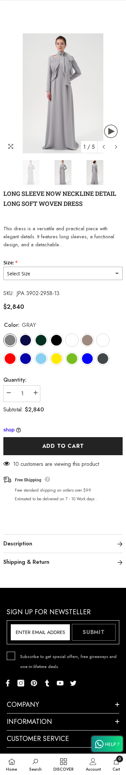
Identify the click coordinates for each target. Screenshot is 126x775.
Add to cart (63, 446)
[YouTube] (60, 683)
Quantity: (15, 380)
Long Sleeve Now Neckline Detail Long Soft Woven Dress (59, 198)
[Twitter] (73, 683)
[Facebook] (7, 683)
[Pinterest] (34, 683)
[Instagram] (20, 683)
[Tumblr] (47, 683)
